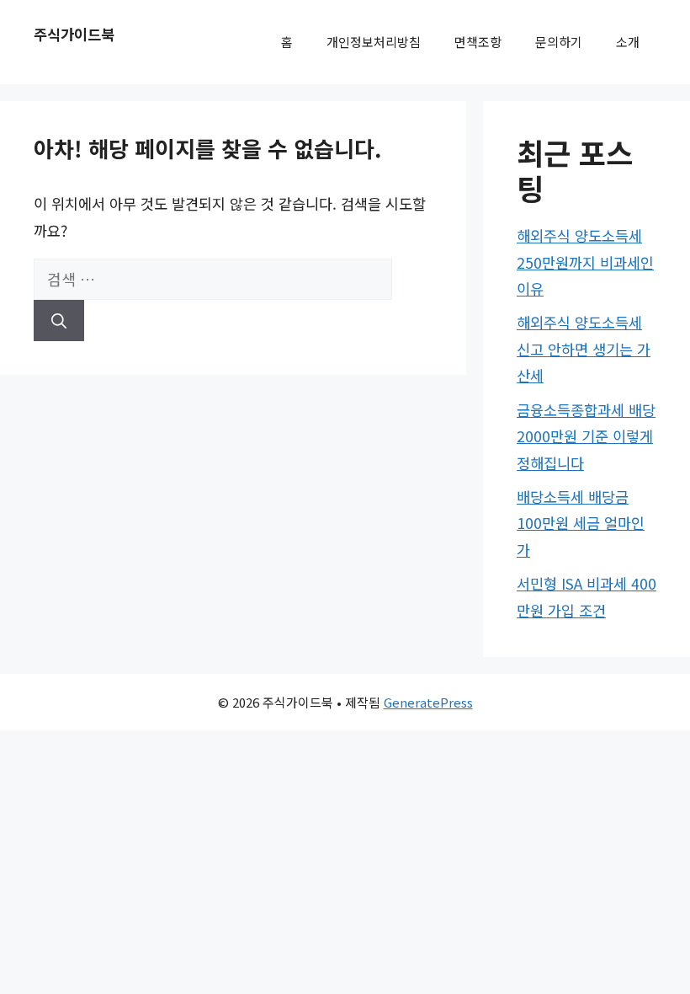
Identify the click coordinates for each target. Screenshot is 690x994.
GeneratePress (428, 702)
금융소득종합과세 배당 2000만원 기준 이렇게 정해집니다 (586, 436)
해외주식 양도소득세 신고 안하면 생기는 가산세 (583, 349)
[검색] (59, 320)
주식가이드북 (74, 34)
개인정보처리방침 (373, 42)
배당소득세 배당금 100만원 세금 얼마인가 (581, 523)
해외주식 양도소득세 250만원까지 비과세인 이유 (585, 262)
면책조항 (478, 42)
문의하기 (558, 42)
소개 (628, 42)
